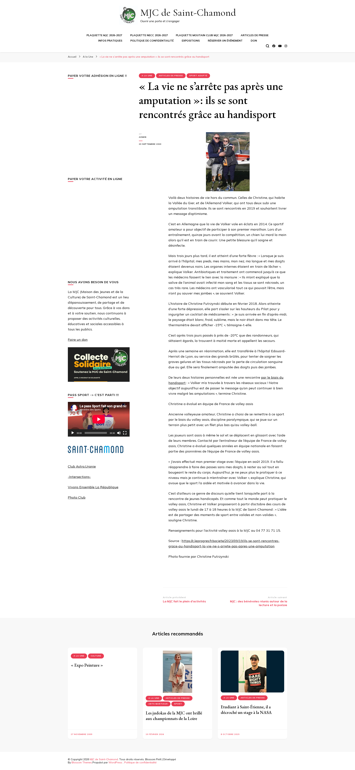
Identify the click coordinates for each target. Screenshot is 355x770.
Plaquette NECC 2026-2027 (149, 35)
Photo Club (76, 497)
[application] (99, 419)
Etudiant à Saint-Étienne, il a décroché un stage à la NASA (246, 709)
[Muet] (119, 433)
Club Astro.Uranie (82, 466)
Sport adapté (198, 75)
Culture (96, 656)
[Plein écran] (125, 433)
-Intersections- (79, 477)
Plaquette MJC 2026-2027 (104, 35)
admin (142, 137)
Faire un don (78, 339)
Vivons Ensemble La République (93, 487)
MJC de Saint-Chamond (188, 12)
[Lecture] (73, 433)
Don (254, 40)
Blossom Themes (82, 762)
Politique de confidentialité (152, 40)
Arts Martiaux (158, 704)
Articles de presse (254, 35)
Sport (178, 704)
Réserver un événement (225, 40)
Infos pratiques (110, 40)
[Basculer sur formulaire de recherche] (267, 46)
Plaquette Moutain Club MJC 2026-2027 (204, 35)
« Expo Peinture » (87, 665)
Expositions (191, 40)
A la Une (147, 75)
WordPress (115, 762)
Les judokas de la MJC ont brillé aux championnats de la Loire (174, 715)
